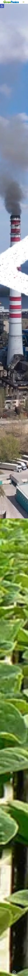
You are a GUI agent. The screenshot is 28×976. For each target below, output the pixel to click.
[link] (2, 6)
